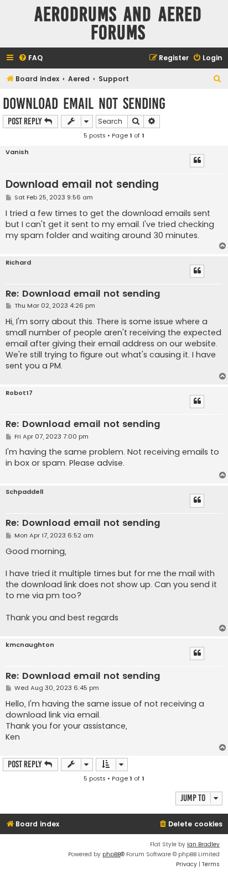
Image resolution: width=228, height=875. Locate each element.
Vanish (17, 152)
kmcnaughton (30, 645)
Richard (18, 262)
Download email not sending (84, 103)
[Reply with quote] (197, 160)
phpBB (111, 854)
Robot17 (19, 393)
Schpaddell (24, 492)
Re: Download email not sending (83, 294)
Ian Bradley (203, 844)
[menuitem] (30, 58)
